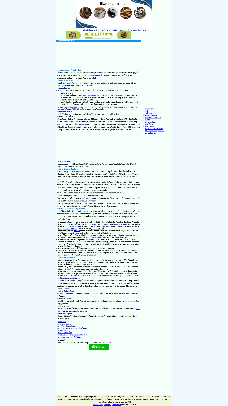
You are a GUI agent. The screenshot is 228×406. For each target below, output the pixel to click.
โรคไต (147, 111)
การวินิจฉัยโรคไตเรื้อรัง (66, 326)
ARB (78, 109)
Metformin (135, 124)
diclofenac (72, 226)
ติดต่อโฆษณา (98, 404)
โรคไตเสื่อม (62, 321)
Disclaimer (116, 404)
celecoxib (81, 226)
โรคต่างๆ (123, 30)
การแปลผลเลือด (113, 30)
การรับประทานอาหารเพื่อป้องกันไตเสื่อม (72, 335)
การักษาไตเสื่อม (64, 330)
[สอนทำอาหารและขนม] (98, 38)
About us (107, 404)
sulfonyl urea (62, 124)
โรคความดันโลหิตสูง (70, 228)
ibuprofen (104, 224)
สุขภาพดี (93, 30)
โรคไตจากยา (149, 126)
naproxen (127, 224)
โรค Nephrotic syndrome (154, 130)
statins (129, 293)
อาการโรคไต (149, 124)
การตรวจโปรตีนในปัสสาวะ (154, 128)
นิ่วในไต (147, 119)
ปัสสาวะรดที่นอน (150, 122)
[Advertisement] (98, 54)
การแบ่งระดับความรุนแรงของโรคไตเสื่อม (72, 328)
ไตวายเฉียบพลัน (150, 133)
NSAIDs (94, 224)
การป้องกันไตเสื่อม (65, 332)
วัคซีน (130, 30)
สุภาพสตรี (101, 30)
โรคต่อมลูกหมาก (151, 115)
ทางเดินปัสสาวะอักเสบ (153, 117)
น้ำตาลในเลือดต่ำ (87, 124)
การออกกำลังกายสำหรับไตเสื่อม (69, 337)
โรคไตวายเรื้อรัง (150, 113)
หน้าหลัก (86, 30)
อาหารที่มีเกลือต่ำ (96, 75)
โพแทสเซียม (95, 237)
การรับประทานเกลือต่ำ (88, 201)
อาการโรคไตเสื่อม (64, 324)
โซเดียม (77, 230)
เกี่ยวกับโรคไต (150, 109)
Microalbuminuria (91, 95)
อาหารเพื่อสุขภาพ (139, 30)
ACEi (73, 109)
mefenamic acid (116, 224)
